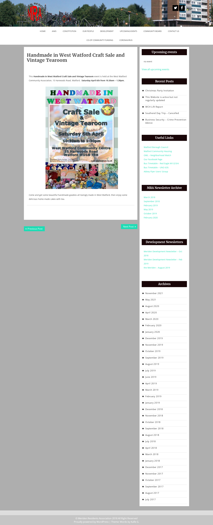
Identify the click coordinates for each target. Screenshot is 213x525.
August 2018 (152, 434)
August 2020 (152, 306)
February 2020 (151, 217)
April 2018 (151, 447)
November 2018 (154, 415)
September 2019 (154, 357)
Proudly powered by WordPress (91, 521)
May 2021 (150, 299)
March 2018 (149, 197)
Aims (54, 31)
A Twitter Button (175, 8)
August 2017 (152, 492)
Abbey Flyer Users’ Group (156, 171)
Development (106, 31)
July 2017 (150, 499)
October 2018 (153, 422)
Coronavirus (125, 40)
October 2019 (150, 213)
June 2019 (150, 376)
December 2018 (154, 409)
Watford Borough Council (156, 147)
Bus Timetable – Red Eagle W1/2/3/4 (161, 163)
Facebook (182, 8)
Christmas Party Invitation (159, 90)
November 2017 (154, 473)
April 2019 (151, 383)
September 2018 (152, 201)
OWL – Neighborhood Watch (157, 155)
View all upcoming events (155, 69)
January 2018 (152, 460)
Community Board (152, 31)
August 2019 (152, 364)
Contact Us (173, 31)
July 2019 (150, 370)
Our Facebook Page (153, 159)
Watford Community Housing (158, 151)
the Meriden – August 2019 (157, 267)
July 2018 (150, 441)
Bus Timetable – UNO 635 (156, 167)
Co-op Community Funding (100, 40)
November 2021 (154, 293)
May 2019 (148, 209)
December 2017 (154, 467)
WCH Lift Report (154, 106)
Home (42, 31)
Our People (88, 31)
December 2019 (154, 338)
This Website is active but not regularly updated (161, 99)
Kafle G (135, 521)
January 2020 (152, 331)
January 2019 (152, 402)
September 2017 (154, 486)
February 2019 (151, 205)
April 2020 (151, 312)
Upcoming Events (128, 31)
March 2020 (152, 319)
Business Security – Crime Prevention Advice (165, 121)
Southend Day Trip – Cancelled (162, 113)
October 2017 (153, 480)
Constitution (69, 31)
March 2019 (152, 389)
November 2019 (154, 344)
